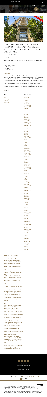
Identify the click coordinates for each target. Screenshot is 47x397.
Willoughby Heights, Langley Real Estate (12, 347)
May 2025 (26, 114)
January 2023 (26, 150)
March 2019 (26, 204)
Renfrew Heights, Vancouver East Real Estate (13, 331)
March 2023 (26, 147)
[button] (19, 361)
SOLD (37, 5)
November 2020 (27, 187)
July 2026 (26, 99)
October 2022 (27, 153)
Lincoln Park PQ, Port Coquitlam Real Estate (13, 311)
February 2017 (27, 238)
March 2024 (26, 134)
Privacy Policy (24, 376)
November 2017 (27, 226)
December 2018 (27, 209)
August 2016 (26, 243)
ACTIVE (33, 5)
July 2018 (26, 215)
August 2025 (26, 109)
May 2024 (26, 131)
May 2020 (26, 193)
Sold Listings (6, 102)
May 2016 (26, 247)
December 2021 (27, 167)
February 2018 (27, 221)
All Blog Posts (7, 95)
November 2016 (27, 240)
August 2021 (26, 173)
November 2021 (27, 168)
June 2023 (26, 142)
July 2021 (26, 174)
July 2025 (26, 111)
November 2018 (27, 210)
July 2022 (26, 157)
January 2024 (26, 136)
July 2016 (26, 244)
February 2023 (27, 148)
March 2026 (26, 102)
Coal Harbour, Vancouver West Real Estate (13, 275)
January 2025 (26, 120)
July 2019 (26, 201)
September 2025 (27, 108)
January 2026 (26, 103)
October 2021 (27, 170)
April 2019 (26, 202)
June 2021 (26, 176)
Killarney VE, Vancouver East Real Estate (12, 305)
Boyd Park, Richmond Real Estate (11, 257)
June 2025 (26, 113)
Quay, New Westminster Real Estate (11, 328)
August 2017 (26, 230)
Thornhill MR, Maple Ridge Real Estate (12, 336)
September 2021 (27, 171)
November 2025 (27, 106)
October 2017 (27, 227)
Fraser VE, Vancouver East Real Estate (12, 292)
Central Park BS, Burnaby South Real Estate (13, 271)
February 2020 (27, 198)
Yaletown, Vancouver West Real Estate (12, 348)
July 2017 (26, 232)
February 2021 (27, 182)
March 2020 (26, 196)
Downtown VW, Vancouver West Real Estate (15, 55)
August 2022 (26, 156)
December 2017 (27, 224)
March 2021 (26, 181)
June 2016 (26, 246)
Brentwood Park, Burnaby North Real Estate (13, 258)
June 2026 (26, 100)
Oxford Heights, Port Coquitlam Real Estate (13, 322)
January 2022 (26, 165)
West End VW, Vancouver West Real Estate (13, 345)
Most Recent (26, 95)
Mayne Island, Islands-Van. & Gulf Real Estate (13, 314)
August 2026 (26, 97)
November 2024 (27, 122)
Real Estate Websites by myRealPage (33, 376)
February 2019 (27, 205)
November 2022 (27, 151)
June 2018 (26, 216)
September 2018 (27, 212)
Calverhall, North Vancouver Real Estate (12, 263)
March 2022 (26, 162)
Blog (5, 97)
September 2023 (27, 137)
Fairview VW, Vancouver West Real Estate (12, 289)
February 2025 (27, 119)
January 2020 (26, 199)
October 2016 (27, 241)
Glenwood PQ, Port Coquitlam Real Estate (12, 297)
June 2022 (26, 159)
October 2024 (27, 123)
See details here (7, 73)
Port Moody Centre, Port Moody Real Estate (13, 326)
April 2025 (26, 116)
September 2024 (27, 125)
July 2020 (26, 192)
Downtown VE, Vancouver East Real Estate (13, 285)
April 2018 (26, 218)
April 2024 (26, 133)
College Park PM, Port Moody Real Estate (12, 277)
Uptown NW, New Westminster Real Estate (13, 339)
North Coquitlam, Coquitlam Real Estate (12, 320)
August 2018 (26, 213)
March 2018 (26, 219)
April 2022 (26, 161)
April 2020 (26, 195)
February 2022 (27, 164)
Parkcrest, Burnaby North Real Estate (12, 323)
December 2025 (27, 105)
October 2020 (27, 188)
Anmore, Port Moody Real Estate (11, 255)
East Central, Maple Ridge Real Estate (12, 288)
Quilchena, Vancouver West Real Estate (12, 329)
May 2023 (26, 144)
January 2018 (26, 223)
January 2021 (26, 184)
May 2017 (26, 235)
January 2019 (26, 207)
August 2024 (26, 126)
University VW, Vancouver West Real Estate (13, 337)
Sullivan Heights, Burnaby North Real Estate (13, 333)
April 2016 (26, 249)
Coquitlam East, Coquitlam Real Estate (12, 280)
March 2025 (26, 117)
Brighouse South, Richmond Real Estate (12, 260)
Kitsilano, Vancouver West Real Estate (12, 306)
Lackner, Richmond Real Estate (10, 309)
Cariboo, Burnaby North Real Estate (11, 264)
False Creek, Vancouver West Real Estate (12, 291)
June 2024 (26, 130)
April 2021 (26, 179)
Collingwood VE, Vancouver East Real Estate (13, 278)
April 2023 (26, 145)
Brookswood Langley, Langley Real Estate (12, 261)
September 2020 (27, 190)
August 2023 (26, 139)
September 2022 (27, 154)
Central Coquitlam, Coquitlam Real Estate (12, 266)
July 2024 (26, 128)
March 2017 (26, 236)
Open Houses (6, 100)
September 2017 (27, 229)
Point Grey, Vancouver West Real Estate (12, 325)
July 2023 (26, 140)
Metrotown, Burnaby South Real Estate (12, 316)
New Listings (6, 99)
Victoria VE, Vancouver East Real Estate (12, 343)
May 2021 (26, 178)
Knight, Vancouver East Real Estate (11, 308)
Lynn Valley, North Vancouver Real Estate (12, 312)
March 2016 (26, 250)
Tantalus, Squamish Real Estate (10, 334)
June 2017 (26, 233)
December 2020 (27, 185)
